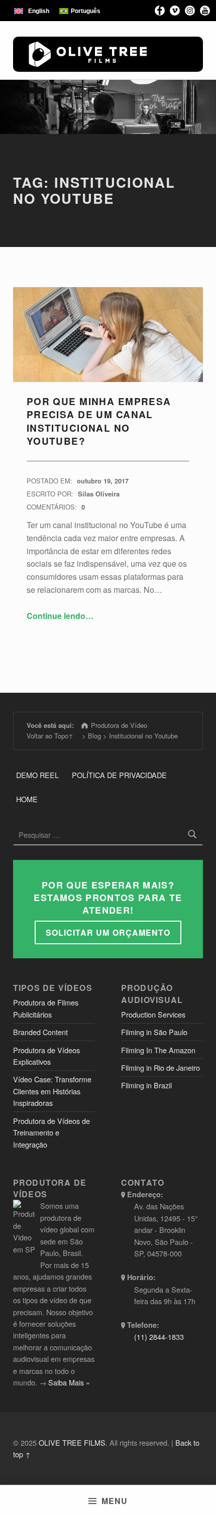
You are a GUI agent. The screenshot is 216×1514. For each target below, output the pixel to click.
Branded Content (40, 1032)
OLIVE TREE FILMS (72, 1442)
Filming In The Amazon (158, 1050)
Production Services (153, 1014)
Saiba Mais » (69, 1382)
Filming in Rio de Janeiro (160, 1067)
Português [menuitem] (85, 11)
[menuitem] (31, 10)
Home (27, 799)
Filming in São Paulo (154, 1032)
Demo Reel (37, 775)
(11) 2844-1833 (159, 1336)
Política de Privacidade (119, 775)
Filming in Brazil (146, 1085)
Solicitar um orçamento (108, 932)
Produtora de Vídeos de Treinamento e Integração (51, 1132)
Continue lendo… (60, 615)
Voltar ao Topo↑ (50, 735)
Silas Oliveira (99, 493)
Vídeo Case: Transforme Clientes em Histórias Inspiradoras (52, 1091)
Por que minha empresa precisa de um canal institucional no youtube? (99, 421)
